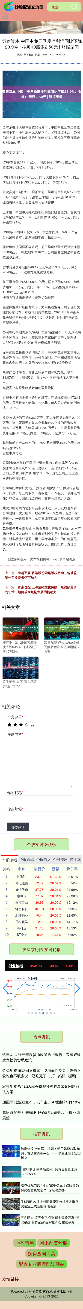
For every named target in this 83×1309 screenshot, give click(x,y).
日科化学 (21, 921)
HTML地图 (64, 1291)
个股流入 (43, 859)
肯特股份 (21, 889)
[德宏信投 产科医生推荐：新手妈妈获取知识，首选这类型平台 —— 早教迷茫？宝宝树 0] (11, 1153)
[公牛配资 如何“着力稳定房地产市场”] (21, 667)
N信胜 (21, 876)
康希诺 (22, 896)
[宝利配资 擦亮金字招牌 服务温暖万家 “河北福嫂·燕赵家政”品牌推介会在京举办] (11, 1220)
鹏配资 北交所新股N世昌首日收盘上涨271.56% (50, 1171)
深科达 (22, 928)
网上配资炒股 (53, 1242)
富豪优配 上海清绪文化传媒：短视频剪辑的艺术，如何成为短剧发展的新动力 (41, 589)
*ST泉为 (21, 934)
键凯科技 (21, 908)
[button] (5, 988)
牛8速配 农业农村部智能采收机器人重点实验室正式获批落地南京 (49, 1203)
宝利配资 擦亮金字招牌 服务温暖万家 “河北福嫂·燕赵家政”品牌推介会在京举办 (50, 1219)
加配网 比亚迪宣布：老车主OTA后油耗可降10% (41, 1102)
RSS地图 (49, 1291)
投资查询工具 (41, 1253)
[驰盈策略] (24, 6)
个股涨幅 (9, 860)
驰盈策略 (25, 1242)
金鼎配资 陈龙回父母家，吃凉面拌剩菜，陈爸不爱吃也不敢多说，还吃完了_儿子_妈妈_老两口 (41, 1073)
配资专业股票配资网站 (41, 1263)
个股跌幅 (26, 859)
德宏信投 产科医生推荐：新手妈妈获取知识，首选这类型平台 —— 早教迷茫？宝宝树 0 (51, 1153)
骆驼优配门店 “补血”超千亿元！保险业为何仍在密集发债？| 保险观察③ (50, 1187)
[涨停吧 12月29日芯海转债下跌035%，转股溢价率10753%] (21, 628)
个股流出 (60, 859)
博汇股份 (21, 883)
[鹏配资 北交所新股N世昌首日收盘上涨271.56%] (11, 1172)
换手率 (75, 859)
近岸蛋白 (21, 902)
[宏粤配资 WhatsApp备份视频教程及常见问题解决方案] (62, 628)
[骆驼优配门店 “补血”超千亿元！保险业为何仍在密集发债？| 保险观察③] (11, 1188)
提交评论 (18, 827)
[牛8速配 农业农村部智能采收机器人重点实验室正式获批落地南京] (11, 1204)
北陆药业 (21, 915)
